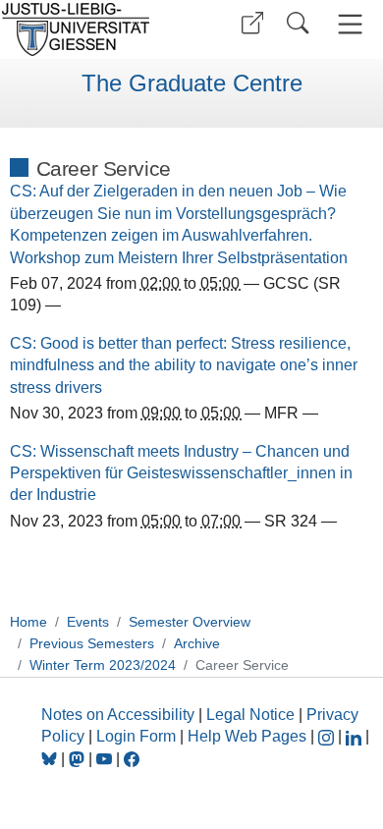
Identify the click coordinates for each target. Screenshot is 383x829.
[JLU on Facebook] (131, 758)
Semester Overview (189, 622)
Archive (197, 643)
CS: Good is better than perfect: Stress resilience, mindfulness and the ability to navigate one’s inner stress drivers (183, 365)
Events (88, 622)
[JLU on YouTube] (106, 758)
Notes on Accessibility (119, 714)
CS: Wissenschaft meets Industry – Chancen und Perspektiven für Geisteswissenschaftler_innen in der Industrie (181, 473)
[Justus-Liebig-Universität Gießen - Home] (93, 29)
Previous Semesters (91, 643)
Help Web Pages (247, 736)
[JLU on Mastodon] (78, 758)
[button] (252, 23)
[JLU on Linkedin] (355, 736)
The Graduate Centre (192, 83)
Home (28, 622)
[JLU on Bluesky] (51, 758)
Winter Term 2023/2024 (102, 665)
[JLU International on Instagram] (328, 736)
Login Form (136, 736)
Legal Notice (250, 714)
